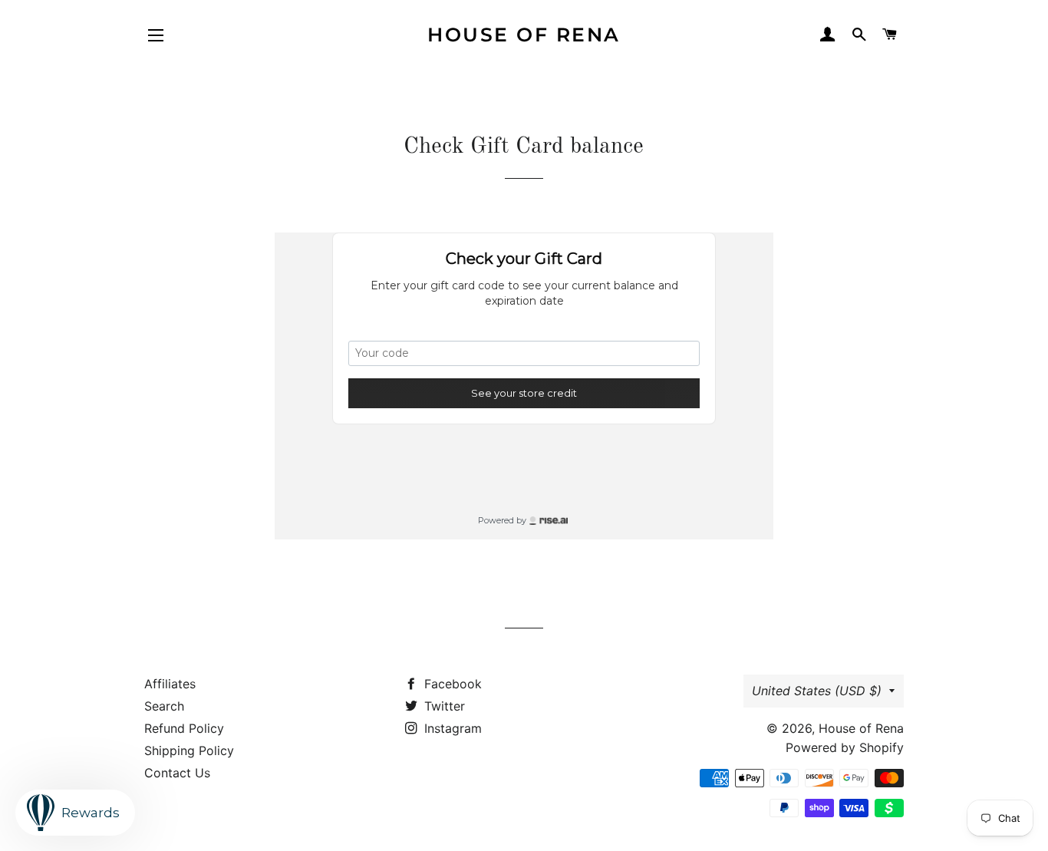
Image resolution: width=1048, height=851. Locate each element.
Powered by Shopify (845, 747)
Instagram (451, 728)
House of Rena (524, 34)
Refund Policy (184, 728)
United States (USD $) (817, 690)
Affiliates (170, 683)
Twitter (442, 706)
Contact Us (177, 772)
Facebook (451, 683)
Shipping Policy (189, 750)
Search (164, 706)
